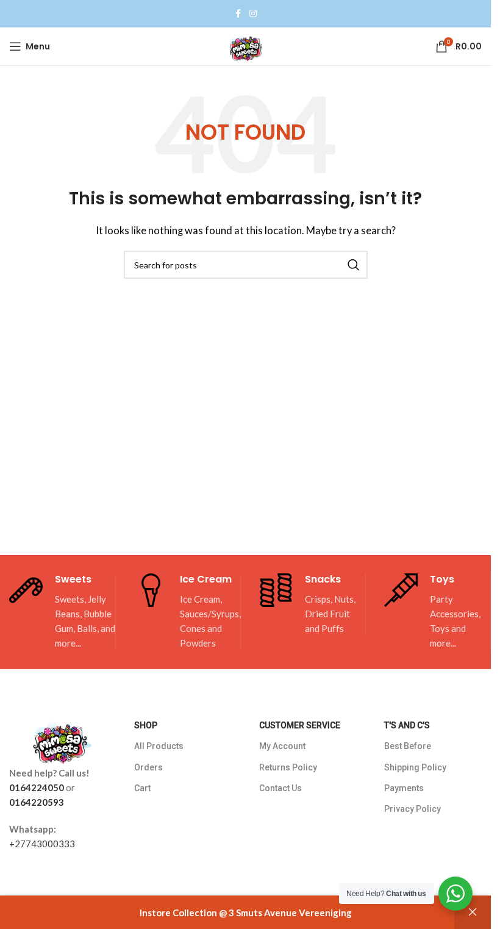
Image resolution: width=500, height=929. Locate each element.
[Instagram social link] (253, 13)
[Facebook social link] (238, 13)
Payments (404, 788)
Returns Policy (288, 767)
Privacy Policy (412, 809)
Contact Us (280, 788)
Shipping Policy (415, 767)
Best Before (407, 746)
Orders (148, 767)
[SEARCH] (354, 265)
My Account (282, 746)
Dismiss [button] (472, 912)
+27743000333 (42, 843)
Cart (142, 788)
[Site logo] (246, 45)
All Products (159, 746)
